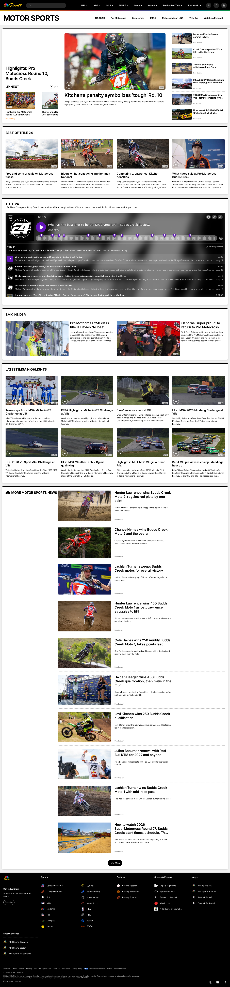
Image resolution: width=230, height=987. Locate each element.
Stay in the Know (11, 889)
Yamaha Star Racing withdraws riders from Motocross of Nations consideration (204, 66)
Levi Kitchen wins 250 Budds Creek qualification (142, 716)
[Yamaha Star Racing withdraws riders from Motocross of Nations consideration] (182, 68)
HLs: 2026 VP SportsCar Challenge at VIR (30, 463)
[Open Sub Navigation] (87, 5)
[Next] (56, 86)
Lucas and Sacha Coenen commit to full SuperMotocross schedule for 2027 (208, 35)
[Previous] (51, 86)
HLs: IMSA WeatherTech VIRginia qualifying (82, 463)
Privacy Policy (77, 968)
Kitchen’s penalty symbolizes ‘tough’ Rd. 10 (113, 95)
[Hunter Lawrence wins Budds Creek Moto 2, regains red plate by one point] (84, 506)
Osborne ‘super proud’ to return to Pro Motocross (200, 325)
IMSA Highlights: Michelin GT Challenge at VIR (87, 411)
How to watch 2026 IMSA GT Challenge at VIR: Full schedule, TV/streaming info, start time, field (208, 111)
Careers (14, 968)
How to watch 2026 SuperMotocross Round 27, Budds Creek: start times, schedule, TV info (141, 829)
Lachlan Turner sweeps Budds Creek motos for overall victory (138, 568)
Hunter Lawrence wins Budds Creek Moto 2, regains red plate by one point (142, 497)
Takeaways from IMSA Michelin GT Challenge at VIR (28, 411)
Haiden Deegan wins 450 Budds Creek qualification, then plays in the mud (142, 681)
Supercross (138, 18)
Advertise (6, 968)
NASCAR (100, 18)
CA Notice (108, 968)
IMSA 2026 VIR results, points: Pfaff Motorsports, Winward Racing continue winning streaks (208, 81)
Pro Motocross (118, 18)
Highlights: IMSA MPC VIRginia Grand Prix (141, 463)
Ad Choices (66, 968)
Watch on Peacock (213, 18)
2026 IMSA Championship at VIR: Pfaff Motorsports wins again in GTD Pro (208, 96)
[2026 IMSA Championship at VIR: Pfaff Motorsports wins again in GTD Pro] (182, 99)
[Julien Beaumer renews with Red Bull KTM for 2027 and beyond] (84, 764)
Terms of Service (119, 968)
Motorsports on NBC (173, 18)
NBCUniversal (18, 973)
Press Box (56, 968)
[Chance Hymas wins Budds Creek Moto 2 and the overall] (84, 542)
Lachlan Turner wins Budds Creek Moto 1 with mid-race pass (140, 790)
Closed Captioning (25, 968)
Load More (115, 863)
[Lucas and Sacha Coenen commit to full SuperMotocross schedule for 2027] (182, 38)
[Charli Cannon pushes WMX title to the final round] (182, 53)
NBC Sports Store (45, 968)
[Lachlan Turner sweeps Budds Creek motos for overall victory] (84, 579)
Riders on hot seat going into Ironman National (85, 175)
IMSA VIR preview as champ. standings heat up (197, 463)
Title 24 (193, 18)
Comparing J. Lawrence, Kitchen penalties (138, 175)
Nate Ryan (197, 88)
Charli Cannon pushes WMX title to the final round (207, 50)
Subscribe (9, 902)
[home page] (12, 5)
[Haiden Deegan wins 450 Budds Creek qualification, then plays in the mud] (84, 690)
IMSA (153, 18)
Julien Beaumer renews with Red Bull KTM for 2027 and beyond (140, 753)
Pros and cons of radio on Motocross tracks (29, 175)
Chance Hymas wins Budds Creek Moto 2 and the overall (141, 531)
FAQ (35, 968)
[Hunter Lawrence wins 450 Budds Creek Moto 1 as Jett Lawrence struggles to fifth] (84, 616)
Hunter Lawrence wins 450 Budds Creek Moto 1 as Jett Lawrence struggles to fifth (141, 607)
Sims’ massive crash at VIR (134, 410)
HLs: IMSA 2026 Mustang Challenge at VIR (197, 411)
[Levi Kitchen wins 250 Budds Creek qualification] (84, 727)
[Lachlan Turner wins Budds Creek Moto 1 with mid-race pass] (84, 801)
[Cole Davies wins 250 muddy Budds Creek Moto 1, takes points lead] (84, 653)
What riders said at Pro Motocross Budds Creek (194, 175)
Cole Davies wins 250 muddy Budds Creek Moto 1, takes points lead (142, 642)
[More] (208, 5)
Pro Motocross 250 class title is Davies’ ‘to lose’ (89, 325)
